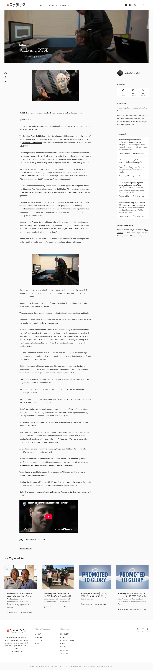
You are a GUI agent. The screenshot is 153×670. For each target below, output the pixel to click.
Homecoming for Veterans (30, 465)
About (38, 634)
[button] (139, 5)
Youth (63, 647)
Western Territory (26, 549)
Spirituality (66, 653)
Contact (39, 637)
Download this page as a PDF (37, 539)
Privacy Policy (82, 666)
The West (23, 45)
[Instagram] (130, 5)
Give (37, 643)
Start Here (40, 640)
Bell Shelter (40, 136)
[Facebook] (126, 5)
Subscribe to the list (136, 115)
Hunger (64, 643)
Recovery (64, 634)
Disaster (64, 637)
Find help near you (16, 651)
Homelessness (67, 640)
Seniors (64, 650)
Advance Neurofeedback (32, 142)
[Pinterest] (135, 5)
